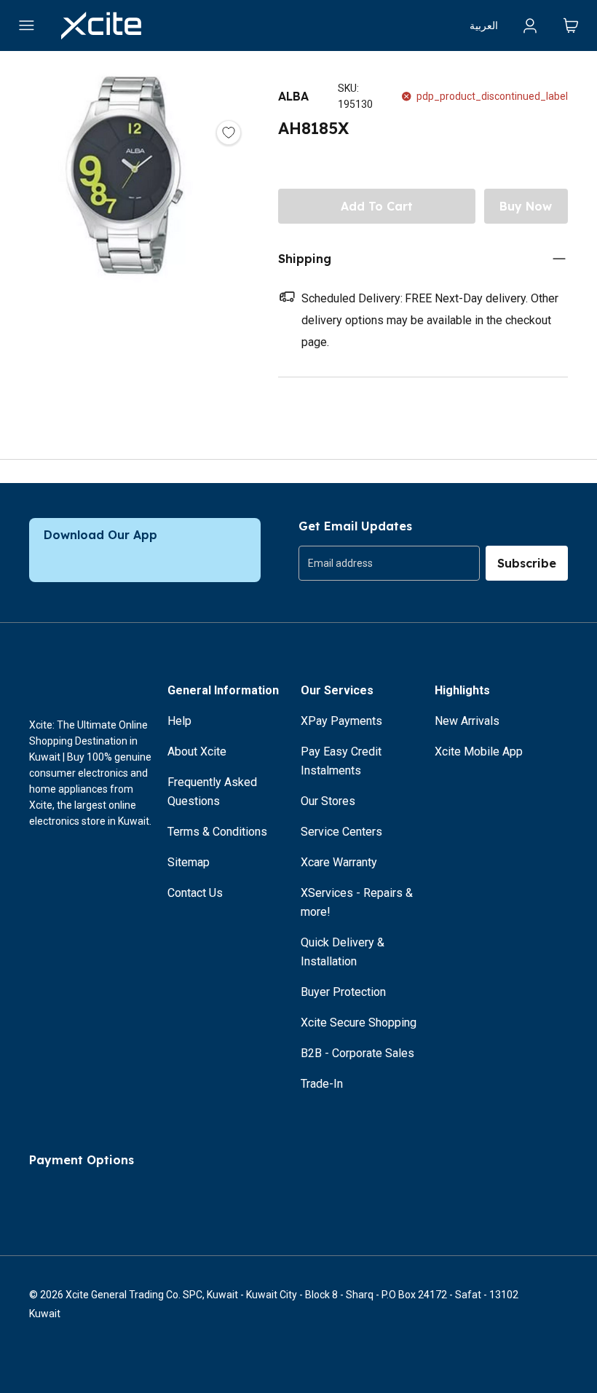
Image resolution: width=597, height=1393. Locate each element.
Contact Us (195, 893)
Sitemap (188, 862)
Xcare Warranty (339, 862)
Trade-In (322, 1084)
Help (179, 721)
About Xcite (196, 751)
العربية (484, 25)
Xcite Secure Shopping (358, 1022)
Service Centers (341, 832)
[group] (389, 563)
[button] (124, 239)
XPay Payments (341, 721)
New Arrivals (467, 721)
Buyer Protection (343, 992)
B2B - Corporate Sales (357, 1053)
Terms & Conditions (217, 832)
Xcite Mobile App (479, 751)
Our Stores (328, 801)
